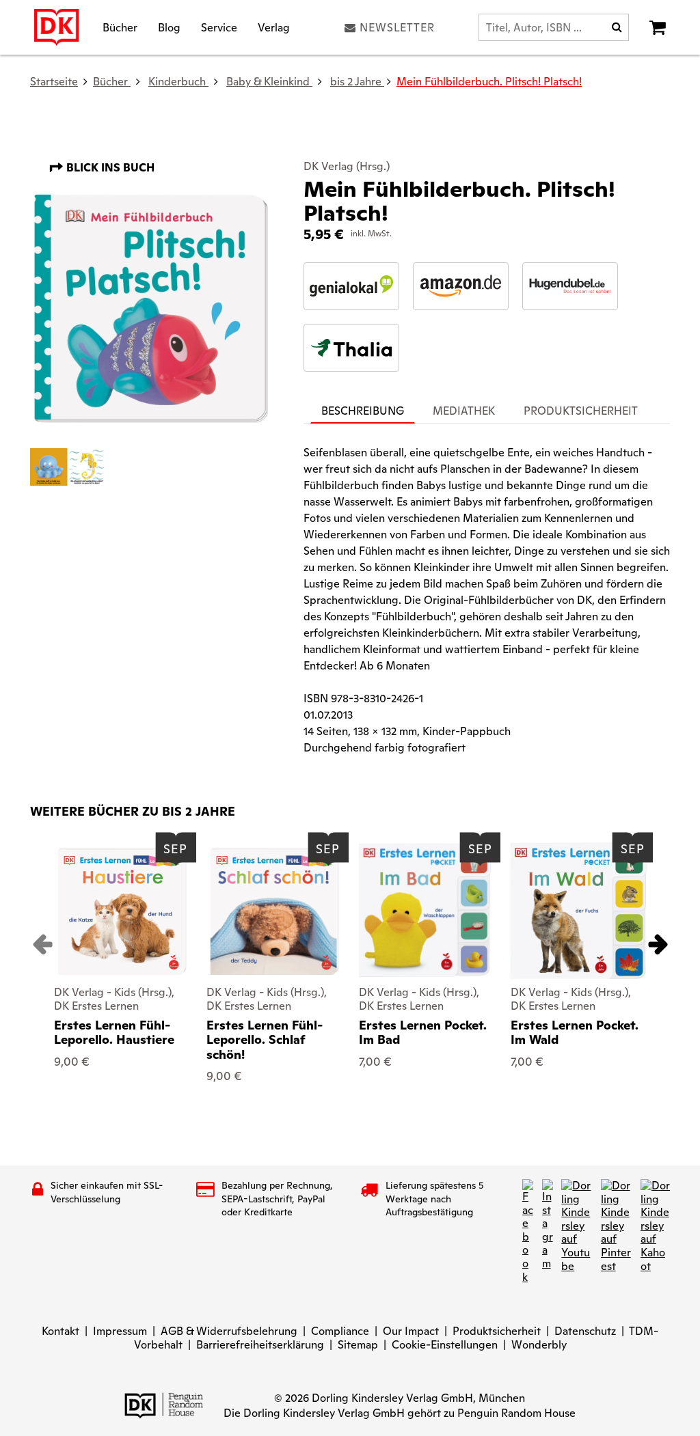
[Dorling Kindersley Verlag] (56, 27)
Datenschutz (585, 1331)
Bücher (120, 27)
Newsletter (397, 27)
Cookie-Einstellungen (445, 1345)
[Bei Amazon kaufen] (461, 286)
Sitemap (358, 1345)
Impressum (120, 1331)
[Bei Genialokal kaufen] (351, 286)
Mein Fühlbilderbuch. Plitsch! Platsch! (489, 81)
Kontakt (60, 1331)
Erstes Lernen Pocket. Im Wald (574, 1032)
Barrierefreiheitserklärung (260, 1345)
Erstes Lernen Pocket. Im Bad (423, 1032)
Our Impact (411, 1331)
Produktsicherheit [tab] (581, 411)
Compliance (340, 1331)
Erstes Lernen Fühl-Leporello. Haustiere (114, 1032)
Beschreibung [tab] (362, 411)
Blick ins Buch (109, 168)
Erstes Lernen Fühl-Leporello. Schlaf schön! (264, 1040)
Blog (169, 27)
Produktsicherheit (497, 1331)
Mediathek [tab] (464, 411)
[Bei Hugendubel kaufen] (570, 286)
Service (219, 27)
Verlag (274, 27)
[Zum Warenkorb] (657, 27)
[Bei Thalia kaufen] (351, 348)
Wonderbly (539, 1345)
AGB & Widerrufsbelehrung (229, 1331)
